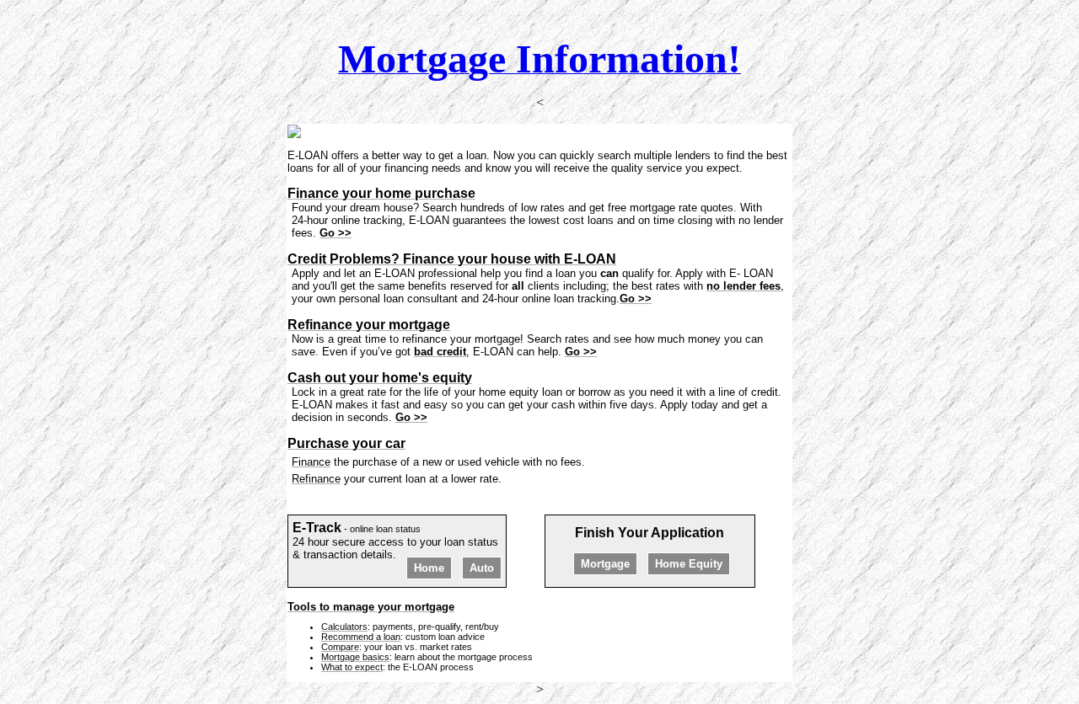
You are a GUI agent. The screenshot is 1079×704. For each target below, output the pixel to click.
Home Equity (688, 563)
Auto (482, 568)
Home (429, 568)
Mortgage (605, 563)
